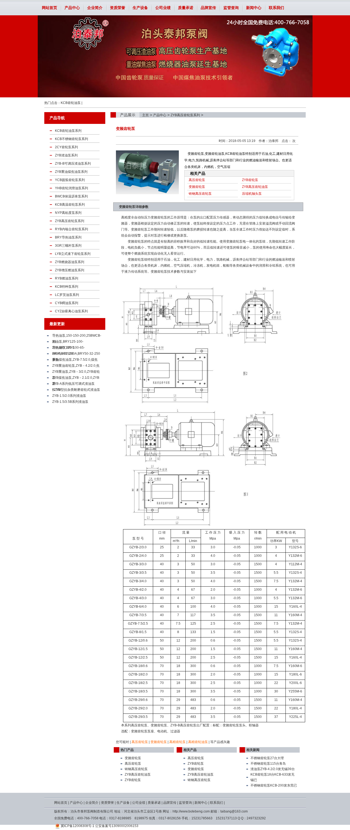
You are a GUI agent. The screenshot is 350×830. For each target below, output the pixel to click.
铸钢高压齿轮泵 (200, 194)
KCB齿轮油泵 (71, 103)
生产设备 (140, 7)
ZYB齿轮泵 (250, 180)
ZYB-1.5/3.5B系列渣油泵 (70, 402)
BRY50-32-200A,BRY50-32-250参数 (76, 354)
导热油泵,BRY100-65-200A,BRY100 (68, 348)
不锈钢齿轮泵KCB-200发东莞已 (273, 785)
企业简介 (95, 7)
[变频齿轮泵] (147, 172)
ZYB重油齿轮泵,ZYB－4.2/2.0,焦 (76, 366)
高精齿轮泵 (177, 742)
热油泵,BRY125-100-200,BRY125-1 (67, 342)
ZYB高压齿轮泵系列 (185, 115)
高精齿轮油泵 (198, 742)
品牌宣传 (208, 7)
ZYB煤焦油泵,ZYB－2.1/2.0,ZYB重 (75, 378)
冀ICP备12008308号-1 (77, 826)
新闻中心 (253, 7)
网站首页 (49, 7)
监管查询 (231, 7)
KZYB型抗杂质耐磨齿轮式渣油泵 (76, 390)
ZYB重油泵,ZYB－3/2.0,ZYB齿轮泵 (76, 372)
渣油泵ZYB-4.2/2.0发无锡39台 (272, 769)
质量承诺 (185, 7)
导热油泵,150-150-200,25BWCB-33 (76, 336)
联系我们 (276, 7)
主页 (145, 115)
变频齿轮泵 (197, 187)
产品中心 (72, 7)
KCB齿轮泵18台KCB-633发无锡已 (272, 777)
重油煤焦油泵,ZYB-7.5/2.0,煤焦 (75, 360)
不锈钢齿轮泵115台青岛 (268, 763)
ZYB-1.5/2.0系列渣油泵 (69, 396)
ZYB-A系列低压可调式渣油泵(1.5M (73, 384)
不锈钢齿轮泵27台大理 (267, 758)
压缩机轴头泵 (252, 194)
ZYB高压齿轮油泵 (255, 187)
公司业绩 (163, 7)
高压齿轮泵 (197, 180)
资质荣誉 (117, 7)
